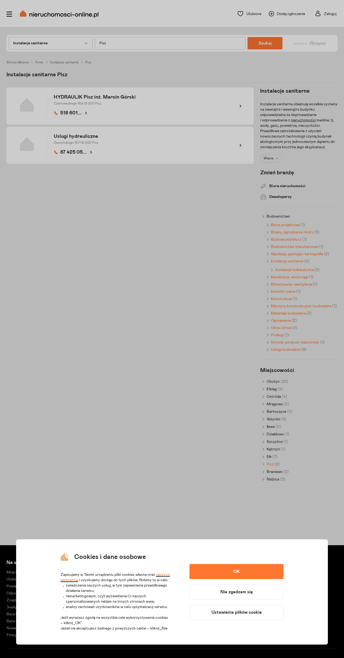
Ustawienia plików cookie (237, 612)
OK (236, 571)
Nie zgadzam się (236, 592)
